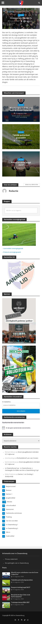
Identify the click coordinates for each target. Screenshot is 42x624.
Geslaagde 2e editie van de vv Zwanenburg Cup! (22, 470)
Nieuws (21, 15)
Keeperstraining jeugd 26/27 (21, 163)
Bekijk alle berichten (31, 184)
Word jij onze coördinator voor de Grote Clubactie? (21, 109)
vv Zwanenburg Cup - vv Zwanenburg (18, 468)
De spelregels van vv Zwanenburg (17, 563)
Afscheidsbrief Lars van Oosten (27, 458)
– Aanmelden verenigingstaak (12, 248)
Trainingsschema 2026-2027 (20, 602)
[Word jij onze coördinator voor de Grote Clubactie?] (6, 575)
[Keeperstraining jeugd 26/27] (6, 590)
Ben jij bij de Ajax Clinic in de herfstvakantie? (20, 596)
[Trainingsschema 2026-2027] (6, 605)
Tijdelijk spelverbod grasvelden (21, 136)
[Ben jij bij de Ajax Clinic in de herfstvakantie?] (6, 597)
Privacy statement (11, 559)
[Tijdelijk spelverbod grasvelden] (6, 582)
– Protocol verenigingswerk (11, 252)
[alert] (21, 428)
